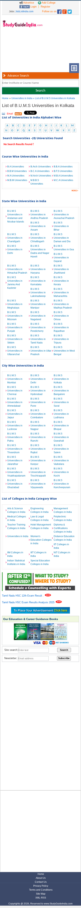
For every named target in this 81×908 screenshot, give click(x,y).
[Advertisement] (20, 48)
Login (33, 6)
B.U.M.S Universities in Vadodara (61, 460)
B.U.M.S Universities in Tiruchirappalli (38, 472)
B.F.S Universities (63, 171)
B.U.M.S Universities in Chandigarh (14, 238)
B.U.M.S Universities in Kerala (61, 281)
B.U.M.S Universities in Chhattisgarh (38, 238)
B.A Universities (15, 166)
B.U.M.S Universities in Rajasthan (61, 327)
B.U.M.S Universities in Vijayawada (38, 484)
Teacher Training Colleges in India (16, 526)
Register (45, 6)
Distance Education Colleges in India (64, 538)
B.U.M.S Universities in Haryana (38, 269)
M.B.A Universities (63, 175)
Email (10, 113)
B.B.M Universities (17, 171)
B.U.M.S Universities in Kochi (61, 472)
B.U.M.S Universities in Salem (61, 449)
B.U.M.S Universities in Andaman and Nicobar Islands (15, 216)
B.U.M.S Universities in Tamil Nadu (38, 339)
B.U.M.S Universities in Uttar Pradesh (40, 351)
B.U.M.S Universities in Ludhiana (61, 414)
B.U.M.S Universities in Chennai (14, 391)
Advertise (28, 2)
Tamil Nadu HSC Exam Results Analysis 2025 (28, 602)
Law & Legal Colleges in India (39, 518)
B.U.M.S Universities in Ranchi (38, 437)
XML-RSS (40, 897)
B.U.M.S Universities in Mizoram (14, 316)
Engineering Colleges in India (39, 510)
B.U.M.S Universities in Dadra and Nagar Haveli (39, 251)
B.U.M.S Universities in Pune (38, 402)
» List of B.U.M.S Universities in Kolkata (54, 98)
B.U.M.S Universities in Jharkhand (61, 269)
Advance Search (18, 75)
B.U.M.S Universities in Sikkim (14, 339)
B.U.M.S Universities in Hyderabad (38, 391)
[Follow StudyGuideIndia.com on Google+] (64, 10)
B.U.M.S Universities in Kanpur (38, 460)
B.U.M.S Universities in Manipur (38, 304)
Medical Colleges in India (16, 518)
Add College (48, 2)
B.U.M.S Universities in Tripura (61, 339)
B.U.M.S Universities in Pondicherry (38, 327)
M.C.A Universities (63, 180)
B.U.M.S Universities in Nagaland (38, 316)
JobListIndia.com (24, 11)
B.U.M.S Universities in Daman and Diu (62, 238)
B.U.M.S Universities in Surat (61, 402)
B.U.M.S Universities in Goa (64, 248)
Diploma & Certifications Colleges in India (63, 528)
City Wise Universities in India (23, 365)
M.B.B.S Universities (36, 182)
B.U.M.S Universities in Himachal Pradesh (17, 269)
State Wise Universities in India (24, 201)
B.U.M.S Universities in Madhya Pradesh (63, 304)
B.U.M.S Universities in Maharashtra (61, 292)
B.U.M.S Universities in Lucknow (14, 426)
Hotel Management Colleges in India (40, 526)
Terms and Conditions (40, 889)
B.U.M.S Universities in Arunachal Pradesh (64, 214)
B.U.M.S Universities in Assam (38, 226)
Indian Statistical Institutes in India (16, 562)
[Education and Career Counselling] (40, 574)
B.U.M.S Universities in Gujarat (61, 258)
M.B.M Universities (17, 180)
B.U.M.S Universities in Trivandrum (14, 449)
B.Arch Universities (40, 166)
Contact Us (41, 882)
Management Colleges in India (63, 510)
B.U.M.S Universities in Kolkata (61, 379)
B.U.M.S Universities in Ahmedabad (14, 402)
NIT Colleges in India (62, 554)
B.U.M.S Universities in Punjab (14, 327)
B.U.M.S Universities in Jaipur (14, 414)
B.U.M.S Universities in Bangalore (61, 391)
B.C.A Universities (40, 171)
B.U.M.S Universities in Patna (14, 437)
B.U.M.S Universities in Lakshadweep (38, 292)
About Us (41, 878)
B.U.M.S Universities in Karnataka (38, 281)
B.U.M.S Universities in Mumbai (14, 379)
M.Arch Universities (40, 175)
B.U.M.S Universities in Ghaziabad (14, 484)
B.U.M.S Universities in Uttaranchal (14, 351)
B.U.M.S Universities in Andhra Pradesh (39, 214)
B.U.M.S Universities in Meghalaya (14, 304)
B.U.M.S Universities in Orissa (61, 316)
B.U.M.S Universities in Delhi (14, 249)
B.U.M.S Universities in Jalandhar (14, 460)
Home (5, 98)
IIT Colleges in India (61, 546)
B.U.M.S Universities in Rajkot (38, 449)
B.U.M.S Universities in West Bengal (64, 351)
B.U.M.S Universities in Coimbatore (38, 414)
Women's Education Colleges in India (41, 540)
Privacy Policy (40, 886)
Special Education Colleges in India (40, 562)
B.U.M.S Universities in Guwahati (61, 437)
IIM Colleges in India (15, 554)
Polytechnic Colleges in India (63, 518)
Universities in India (22, 98)
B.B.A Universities (63, 166)
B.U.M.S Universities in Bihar (61, 226)
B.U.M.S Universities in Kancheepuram (62, 484)
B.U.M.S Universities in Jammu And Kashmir (14, 282)
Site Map (40, 893)
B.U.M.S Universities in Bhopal (61, 426)
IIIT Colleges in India (38, 554)
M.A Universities (15, 175)
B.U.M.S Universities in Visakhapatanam (16, 472)
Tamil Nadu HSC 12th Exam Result (22, 595)
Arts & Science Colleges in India (16, 510)
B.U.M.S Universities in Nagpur (38, 426)
